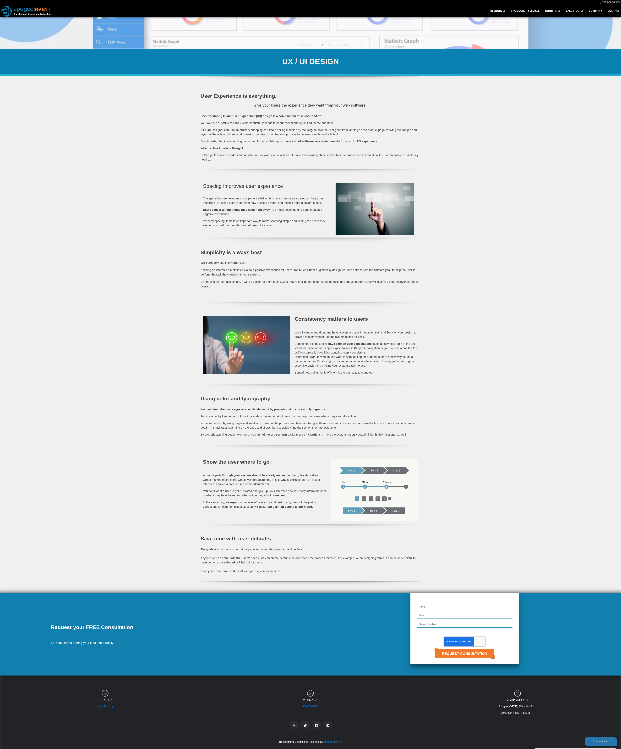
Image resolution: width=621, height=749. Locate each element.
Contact (613, 11)
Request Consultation (464, 654)
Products (518, 11)
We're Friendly (105, 706)
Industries (553, 11)
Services (534, 11)
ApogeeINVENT (332, 741)
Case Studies (575, 11)
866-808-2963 (611, 2)
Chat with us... (601, 741)
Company (596, 11)
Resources (498, 11)
